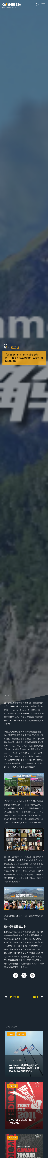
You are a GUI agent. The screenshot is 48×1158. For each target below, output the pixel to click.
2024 (10, 1034)
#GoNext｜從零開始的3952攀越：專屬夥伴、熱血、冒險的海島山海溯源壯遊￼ (24, 1068)
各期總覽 (12, 1086)
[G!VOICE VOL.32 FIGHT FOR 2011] (24, 1105)
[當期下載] (37, 4)
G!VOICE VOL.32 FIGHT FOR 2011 (22, 1121)
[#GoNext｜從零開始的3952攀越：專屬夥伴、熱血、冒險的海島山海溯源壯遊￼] (24, 1054)
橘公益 (15, 347)
